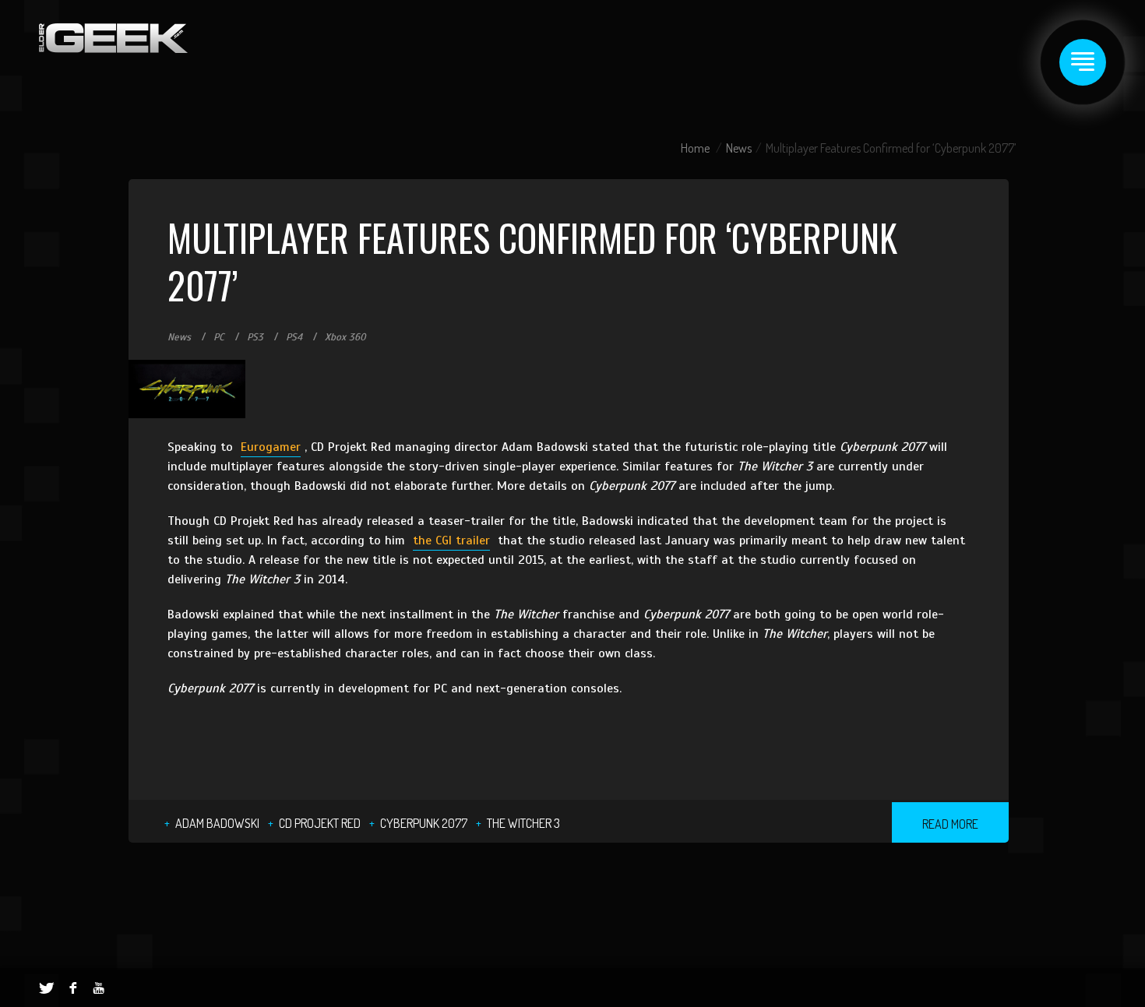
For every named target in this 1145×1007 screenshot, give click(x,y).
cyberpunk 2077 (423, 823)
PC (218, 337)
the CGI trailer (451, 540)
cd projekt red (320, 823)
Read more (950, 824)
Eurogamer (271, 447)
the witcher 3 (523, 823)
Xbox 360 (345, 337)
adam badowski (217, 823)
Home (695, 148)
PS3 (255, 337)
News (739, 148)
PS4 (294, 337)
